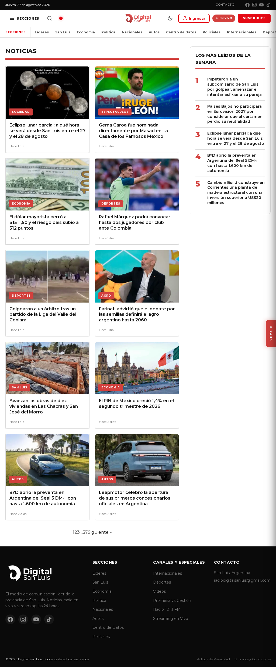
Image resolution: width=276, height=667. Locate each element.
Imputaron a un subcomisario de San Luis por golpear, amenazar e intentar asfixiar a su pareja (234, 87)
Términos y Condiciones (252, 659)
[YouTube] (261, 5)
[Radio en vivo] (61, 18)
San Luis (62, 32)
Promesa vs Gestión (172, 600)
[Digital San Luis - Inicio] (138, 18)
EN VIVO (225, 18)
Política (108, 32)
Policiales (211, 32)
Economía (86, 32)
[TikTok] (268, 5)
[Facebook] (247, 5)
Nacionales (132, 32)
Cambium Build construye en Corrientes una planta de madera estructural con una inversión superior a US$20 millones (236, 192)
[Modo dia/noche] (170, 18)
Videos (159, 591)
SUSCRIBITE (254, 18)
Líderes (42, 32)
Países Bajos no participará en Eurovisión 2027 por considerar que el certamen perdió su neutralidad (235, 114)
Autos (154, 32)
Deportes (162, 582)
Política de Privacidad (213, 659)
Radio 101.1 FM (167, 609)
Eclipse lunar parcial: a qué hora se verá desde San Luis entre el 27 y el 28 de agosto (235, 138)
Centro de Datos (181, 32)
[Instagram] (254, 5)
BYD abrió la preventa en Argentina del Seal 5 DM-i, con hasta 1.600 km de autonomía (232, 163)
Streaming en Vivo (170, 618)
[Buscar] (49, 18)
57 (85, 532)
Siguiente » (100, 532)
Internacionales (241, 32)
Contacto (225, 4)
